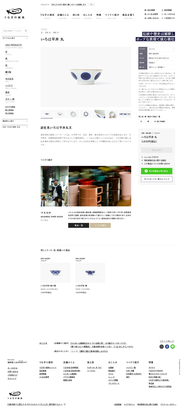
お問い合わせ (153, 18)
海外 (128, 377)
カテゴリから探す (9, 38)
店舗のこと (69, 362)
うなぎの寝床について (47, 367)
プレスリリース (113, 383)
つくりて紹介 (100, 225)
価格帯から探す (8, 121)
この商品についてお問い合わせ (157, 164)
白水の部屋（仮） (155, 377)
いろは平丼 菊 (81, 286)
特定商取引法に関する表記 (155, 160)
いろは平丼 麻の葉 (48, 286)
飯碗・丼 (56, 32)
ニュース (111, 377)
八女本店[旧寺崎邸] (71, 367)
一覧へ (91, 4)
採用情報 (168, 10)
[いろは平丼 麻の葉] (55, 273)
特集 (151, 362)
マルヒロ (44, 29)
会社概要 (151, 10)
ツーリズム (91, 371)
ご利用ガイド (169, 18)
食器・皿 (48, 32)
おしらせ (112, 362)
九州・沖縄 (130, 371)
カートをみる (169, 14)
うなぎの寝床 (46, 362)
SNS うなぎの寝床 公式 (11, 127)
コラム (110, 374)
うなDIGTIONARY (156, 371)
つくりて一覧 (131, 367)
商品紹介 (111, 371)
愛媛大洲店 (67, 380)
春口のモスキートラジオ (158, 374)
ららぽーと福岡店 (70, 374)
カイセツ (152, 367)
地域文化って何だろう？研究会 (160, 386)
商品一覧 (79, 225)
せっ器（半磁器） (160, 121)
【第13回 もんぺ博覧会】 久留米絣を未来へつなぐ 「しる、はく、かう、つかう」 (102, 346)
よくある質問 (152, 14)
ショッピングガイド (151, 157)
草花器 (151, 383)
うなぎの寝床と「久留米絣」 (159, 380)
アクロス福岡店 (69, 377)
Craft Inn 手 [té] (94, 367)
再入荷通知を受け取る (158, 171)
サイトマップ (12, 378)
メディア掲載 (113, 380)
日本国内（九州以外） (134, 374)
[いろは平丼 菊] (90, 273)
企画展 (111, 367)
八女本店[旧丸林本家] (71, 371)
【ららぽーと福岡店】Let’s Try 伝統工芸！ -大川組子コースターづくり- (99, 343)
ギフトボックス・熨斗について (156, 179)
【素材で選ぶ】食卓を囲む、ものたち (93, 351)
